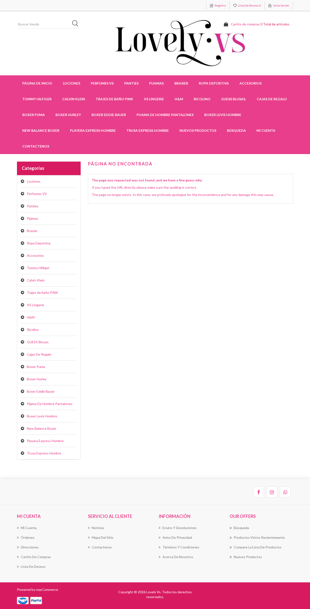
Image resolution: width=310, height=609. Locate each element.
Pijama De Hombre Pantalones (165, 115)
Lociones (33, 181)
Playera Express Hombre (93, 130)
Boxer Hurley (68, 115)
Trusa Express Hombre (147, 130)
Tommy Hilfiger (38, 268)
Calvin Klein (36, 280)
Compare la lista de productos (257, 547)
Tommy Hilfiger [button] (37, 99)
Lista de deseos (33, 566)
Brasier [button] (181, 83)
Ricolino (202, 99)
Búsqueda (236, 130)
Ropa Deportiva (38, 243)
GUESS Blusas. (233, 99)
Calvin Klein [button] (73, 99)
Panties (33, 206)
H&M (179, 99)
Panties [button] (131, 83)
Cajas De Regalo (272, 99)
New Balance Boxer (40, 130)
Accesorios (35, 255)
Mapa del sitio (102, 537)
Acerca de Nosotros (178, 557)
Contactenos (35, 146)
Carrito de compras (36, 557)
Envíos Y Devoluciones (180, 528)
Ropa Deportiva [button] (214, 83)
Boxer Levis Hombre (222, 115)
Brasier (32, 231)
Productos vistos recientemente (259, 537)
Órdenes (27, 537)
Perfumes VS (102, 83)
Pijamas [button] (156, 83)
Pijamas (32, 218)
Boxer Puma (33, 115)
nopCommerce (47, 589)
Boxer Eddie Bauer (109, 115)
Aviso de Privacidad (177, 537)
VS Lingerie (154, 99)
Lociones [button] (71, 83)
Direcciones (30, 547)
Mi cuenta (265, 130)
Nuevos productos (197, 130)
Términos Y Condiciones (181, 547)
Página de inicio (37, 83)
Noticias (98, 528)
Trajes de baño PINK (114, 99)
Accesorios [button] (251, 83)
